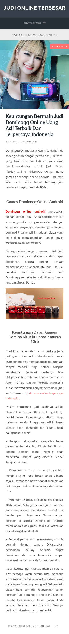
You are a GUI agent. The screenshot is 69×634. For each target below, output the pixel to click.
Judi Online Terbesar (34, 8)
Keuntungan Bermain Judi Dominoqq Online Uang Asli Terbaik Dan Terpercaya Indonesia (34, 125)
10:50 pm (11, 141)
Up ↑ (58, 626)
